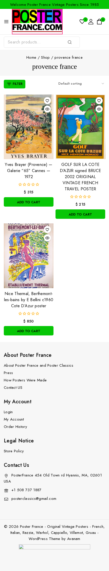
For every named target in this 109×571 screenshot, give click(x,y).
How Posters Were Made (25, 380)
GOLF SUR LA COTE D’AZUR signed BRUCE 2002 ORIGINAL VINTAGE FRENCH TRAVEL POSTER (80, 177)
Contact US (13, 387)
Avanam (73, 539)
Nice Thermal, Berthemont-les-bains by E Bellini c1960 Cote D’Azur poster (28, 300)
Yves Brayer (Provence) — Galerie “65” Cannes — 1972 (28, 171)
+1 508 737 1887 (26, 490)
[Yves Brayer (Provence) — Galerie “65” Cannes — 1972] (28, 127)
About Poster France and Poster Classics (39, 365)
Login (8, 412)
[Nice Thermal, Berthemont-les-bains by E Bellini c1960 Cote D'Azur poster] (28, 255)
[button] (28, 202)
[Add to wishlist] (47, 100)
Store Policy (14, 451)
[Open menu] (6, 21)
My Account (14, 419)
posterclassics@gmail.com (33, 498)
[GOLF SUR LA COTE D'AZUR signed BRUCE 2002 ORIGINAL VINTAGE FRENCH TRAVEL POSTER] (80, 127)
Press (8, 373)
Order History (15, 426)
